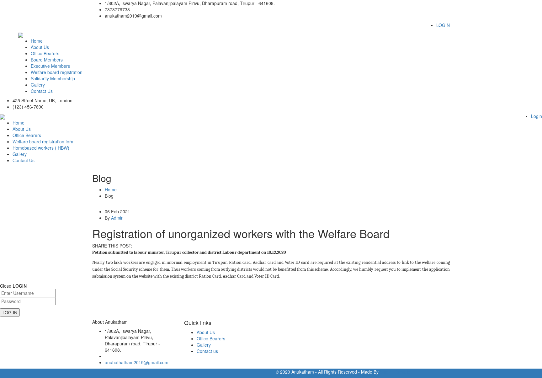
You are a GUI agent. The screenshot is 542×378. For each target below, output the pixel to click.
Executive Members (50, 66)
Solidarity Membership (53, 78)
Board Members (47, 59)
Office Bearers (45, 53)
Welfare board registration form (44, 141)
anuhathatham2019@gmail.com (136, 362)
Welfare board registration (56, 72)
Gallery (38, 85)
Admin (117, 218)
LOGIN (443, 25)
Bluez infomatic (395, 372)
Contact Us (42, 91)
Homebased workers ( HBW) (41, 148)
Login (536, 116)
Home (37, 41)
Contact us (207, 351)
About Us (40, 47)
